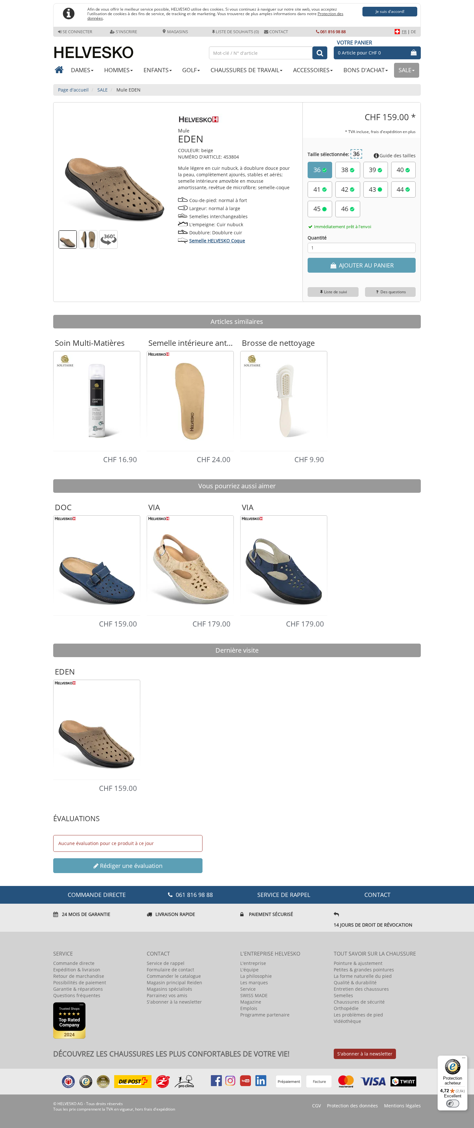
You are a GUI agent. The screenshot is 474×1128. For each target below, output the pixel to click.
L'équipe (249, 970)
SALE (405, 70)
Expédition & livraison (76, 970)
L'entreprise (253, 963)
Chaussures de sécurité (359, 1002)
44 (401, 189)
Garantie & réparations (78, 989)
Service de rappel (283, 895)
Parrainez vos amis (167, 995)
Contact (278, 31)
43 (373, 189)
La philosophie (256, 976)
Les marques (254, 982)
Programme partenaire (265, 1015)
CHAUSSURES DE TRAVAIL (245, 70)
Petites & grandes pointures (364, 970)
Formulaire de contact (170, 970)
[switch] (452, 1103)
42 (345, 189)
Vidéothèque (347, 1021)
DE (413, 31)
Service (248, 989)
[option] (96, 400)
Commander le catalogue (174, 976)
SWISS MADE (254, 995)
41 (317, 189)
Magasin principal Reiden (174, 982)
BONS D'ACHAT (364, 70)
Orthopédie (346, 1008)
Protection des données (352, 1106)
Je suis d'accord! (390, 11)
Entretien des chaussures (361, 989)
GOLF (189, 70)
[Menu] (464, 1059)
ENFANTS (156, 70)
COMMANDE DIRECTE (97, 895)
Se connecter (77, 31)
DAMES (80, 70)
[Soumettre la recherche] (319, 52)
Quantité (317, 238)
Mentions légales (402, 1106)
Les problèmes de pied (358, 1015)
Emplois (248, 1008)
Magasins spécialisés (169, 989)
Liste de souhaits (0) (237, 31)
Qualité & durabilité (355, 982)
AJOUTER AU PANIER (365, 265)
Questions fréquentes (76, 995)
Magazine (250, 1002)
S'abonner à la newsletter (174, 1002)
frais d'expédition (159, 1109)
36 (317, 169)
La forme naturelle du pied (363, 976)
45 (317, 208)
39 (373, 169)
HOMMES (117, 70)
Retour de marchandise (78, 976)
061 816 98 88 (333, 31)
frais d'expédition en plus (393, 131)
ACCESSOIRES (311, 70)
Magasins (177, 31)
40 (401, 169)
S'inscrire (126, 31)
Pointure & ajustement (358, 963)
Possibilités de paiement (79, 982)
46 (345, 208)
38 (345, 169)
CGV (316, 1106)
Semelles (343, 995)
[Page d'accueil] (127, 50)
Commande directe (73, 963)
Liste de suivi (335, 292)
